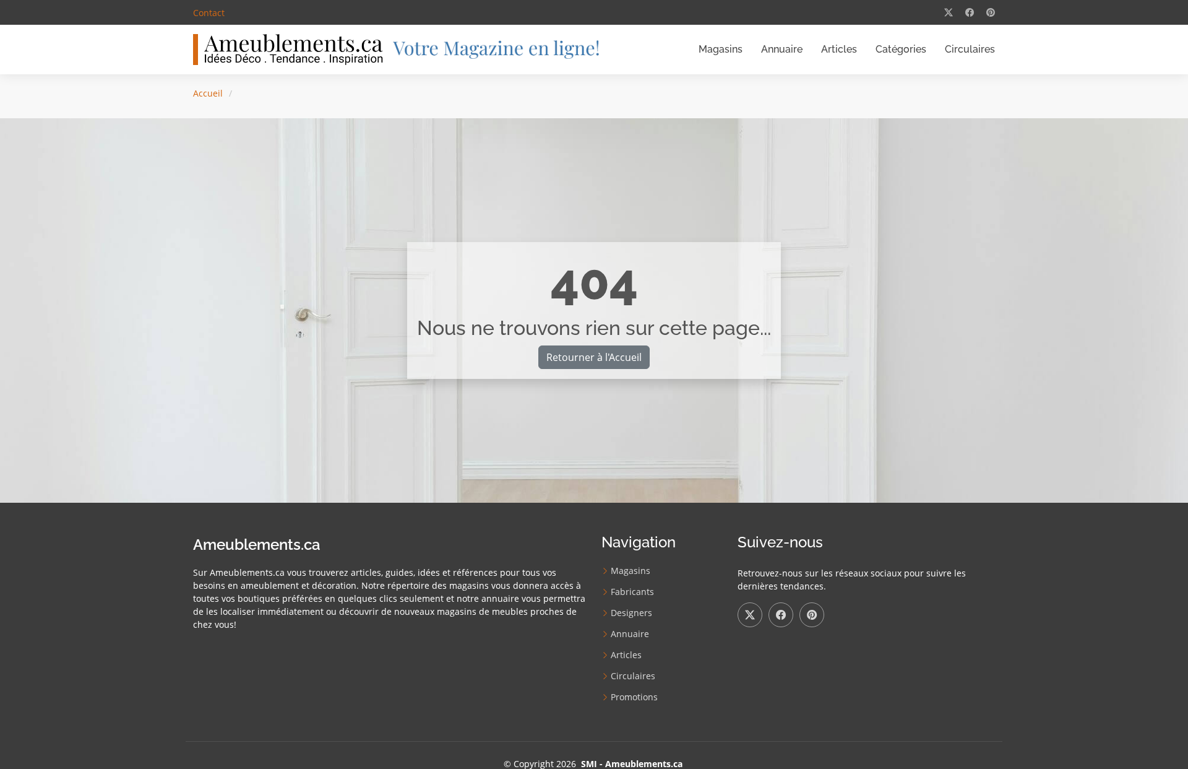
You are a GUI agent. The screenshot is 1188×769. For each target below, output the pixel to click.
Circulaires (970, 49)
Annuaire (782, 49)
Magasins (720, 49)
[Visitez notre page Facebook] (969, 12)
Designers (631, 613)
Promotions (634, 697)
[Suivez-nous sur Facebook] (780, 614)
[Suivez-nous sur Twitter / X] (750, 614)
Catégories (901, 49)
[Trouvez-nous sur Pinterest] (811, 614)
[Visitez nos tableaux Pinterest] (990, 12)
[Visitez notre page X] (948, 12)
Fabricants (632, 592)
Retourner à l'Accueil (594, 357)
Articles (839, 49)
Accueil (208, 93)
